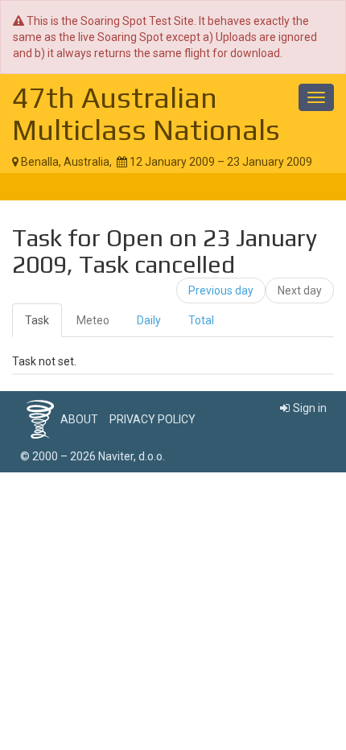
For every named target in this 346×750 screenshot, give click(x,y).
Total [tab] (201, 320)
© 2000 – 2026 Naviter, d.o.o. (92, 456)
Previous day (220, 290)
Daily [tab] (149, 320)
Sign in (310, 408)
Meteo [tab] (92, 320)
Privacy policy (152, 419)
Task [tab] (37, 320)
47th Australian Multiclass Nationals (146, 113)
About (79, 419)
